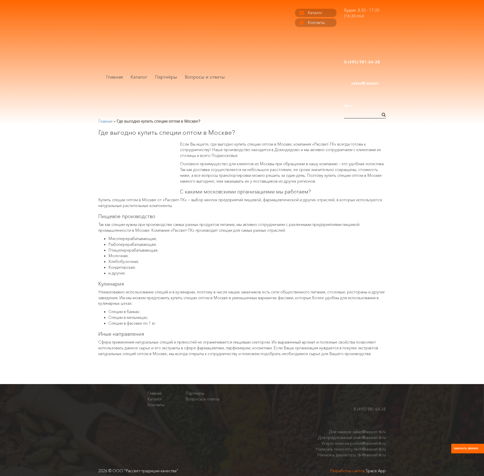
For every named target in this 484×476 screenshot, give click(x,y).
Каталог (139, 77)
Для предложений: (352, 437)
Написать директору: (351, 454)
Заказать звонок (466, 448)
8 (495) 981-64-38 (370, 409)
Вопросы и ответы (205, 77)
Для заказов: (357, 431)
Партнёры (166, 77)
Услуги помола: (353, 443)
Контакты (316, 22)
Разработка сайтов (347, 470)
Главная (114, 77)
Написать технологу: (351, 449)
